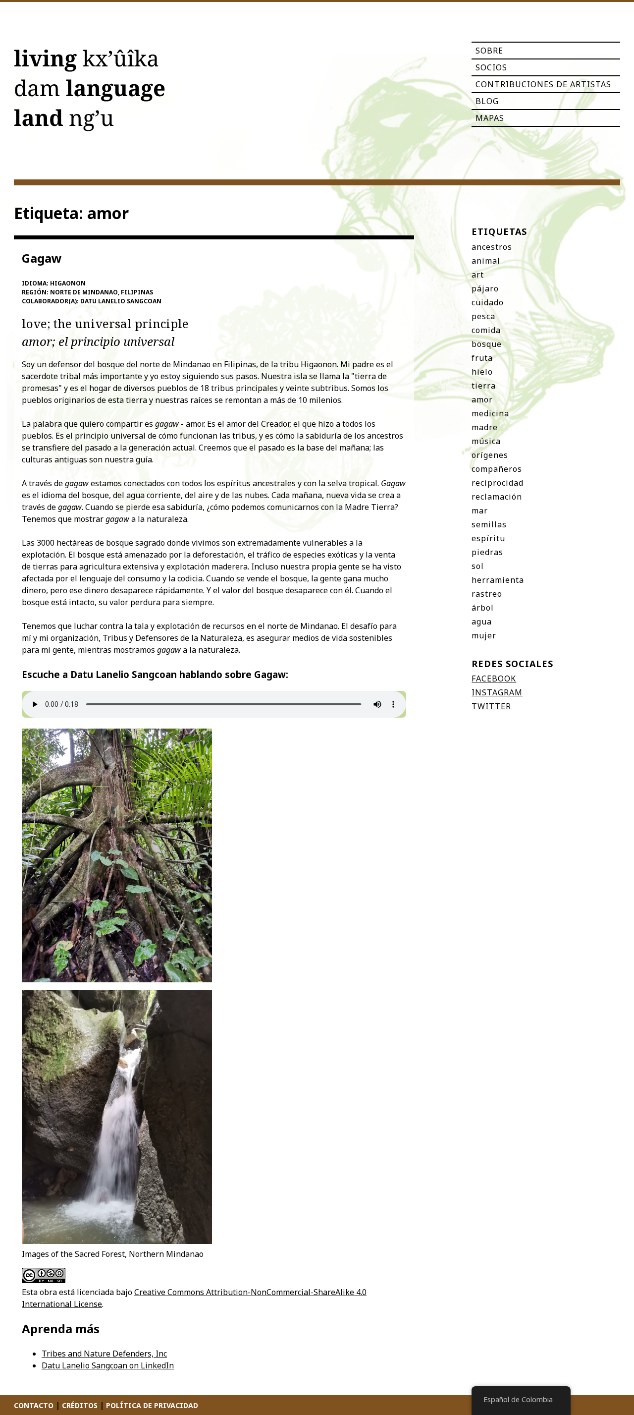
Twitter (491, 706)
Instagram (497, 692)
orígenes (490, 455)
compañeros (497, 468)
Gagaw (42, 258)
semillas (489, 524)
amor (482, 399)
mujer (484, 635)
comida (486, 330)
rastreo (487, 593)
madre (485, 427)
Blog (487, 101)
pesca (483, 316)
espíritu (488, 538)
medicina (490, 413)
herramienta (498, 579)
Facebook (494, 678)
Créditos (80, 1405)
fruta (482, 357)
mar (480, 510)
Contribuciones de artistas (543, 84)
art (478, 274)
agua (482, 621)
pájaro (485, 288)
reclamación (497, 496)
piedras (487, 552)
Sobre (489, 50)
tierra (484, 385)
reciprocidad (498, 482)
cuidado (488, 302)
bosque (487, 344)
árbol (483, 607)
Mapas (490, 118)
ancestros (492, 246)
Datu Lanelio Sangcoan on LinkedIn (108, 1365)
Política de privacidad (152, 1405)
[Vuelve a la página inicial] (89, 92)
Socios (491, 67)
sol (478, 566)
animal (486, 260)
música (486, 441)
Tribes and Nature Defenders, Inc (104, 1353)
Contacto (33, 1405)
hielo (482, 371)
